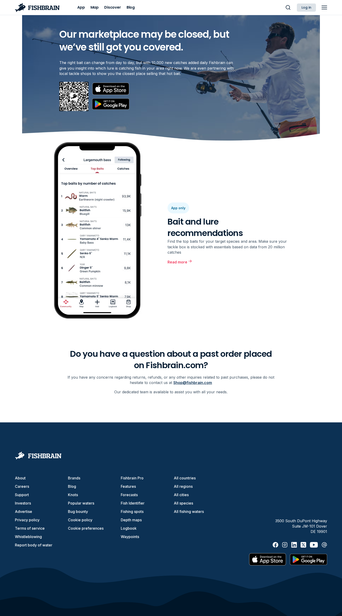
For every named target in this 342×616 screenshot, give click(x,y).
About (20, 478)
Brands (74, 478)
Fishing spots (132, 511)
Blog (72, 486)
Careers (22, 486)
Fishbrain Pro (132, 478)
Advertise (23, 511)
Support (22, 494)
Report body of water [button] (33, 545)
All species (183, 503)
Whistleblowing (28, 536)
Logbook (129, 528)
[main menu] (324, 7)
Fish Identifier (132, 503)
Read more (177, 262)
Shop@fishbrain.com (192, 382)
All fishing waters (189, 511)
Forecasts (129, 494)
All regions (183, 486)
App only (178, 208)
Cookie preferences (86, 528)
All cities (181, 494)
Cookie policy (80, 520)
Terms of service (30, 528)
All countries (185, 478)
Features (128, 486)
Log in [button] (306, 7)
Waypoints (130, 536)
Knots (73, 494)
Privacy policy (27, 520)
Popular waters (81, 503)
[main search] (288, 7)
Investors (23, 503)
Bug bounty (78, 511)
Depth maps (131, 520)
